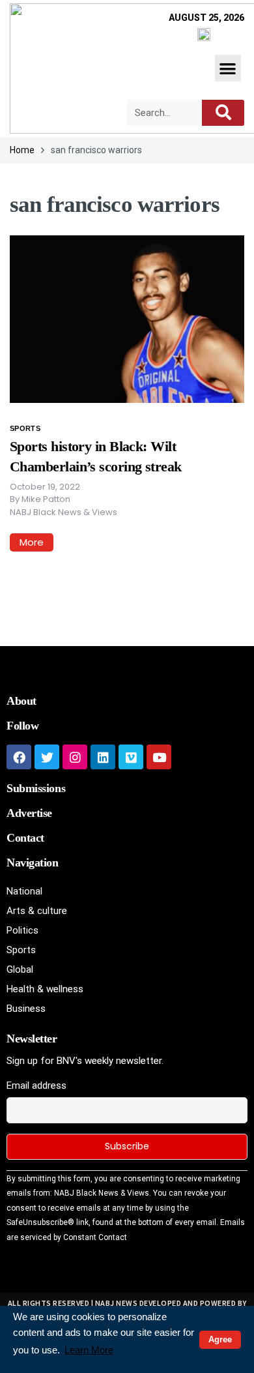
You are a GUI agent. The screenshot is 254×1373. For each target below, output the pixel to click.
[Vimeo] (131, 757)
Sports (25, 428)
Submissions (36, 788)
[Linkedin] (103, 757)
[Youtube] (159, 757)
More (32, 542)
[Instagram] (75, 757)
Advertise (29, 812)
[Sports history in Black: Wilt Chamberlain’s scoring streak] (127, 318)
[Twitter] (47, 757)
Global (20, 969)
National (24, 891)
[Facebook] (19, 757)
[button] (228, 68)
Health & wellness (45, 989)
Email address (36, 1085)
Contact (25, 837)
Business (26, 1008)
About (21, 700)
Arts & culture (37, 911)
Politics (22, 930)
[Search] (223, 113)
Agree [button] (220, 1339)
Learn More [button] (88, 1349)
